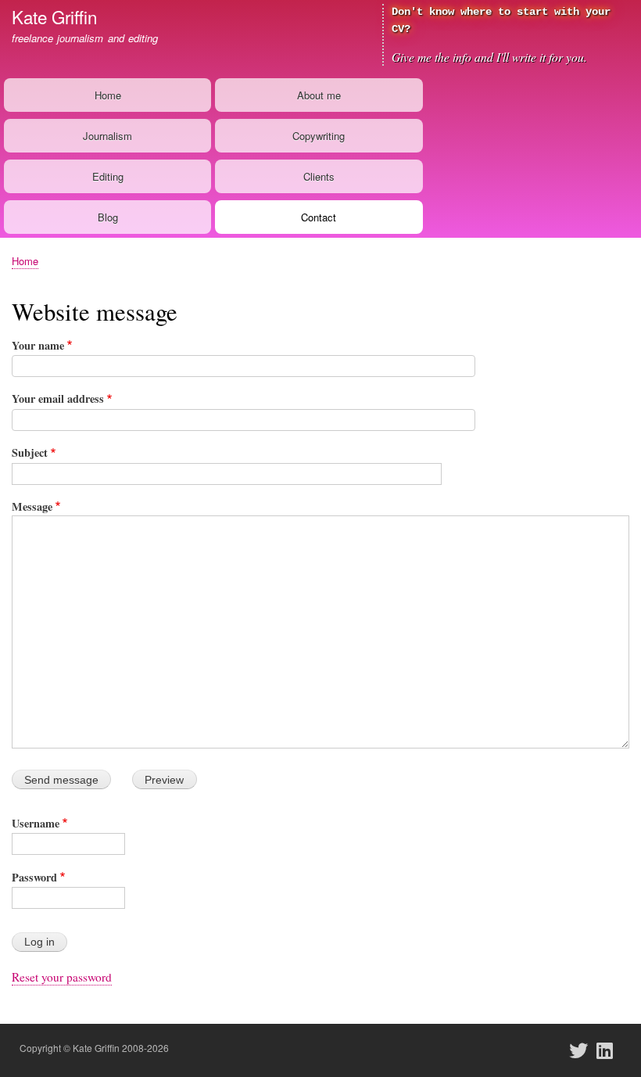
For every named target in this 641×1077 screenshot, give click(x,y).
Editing (108, 176)
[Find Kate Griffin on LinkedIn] (609, 1050)
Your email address (58, 398)
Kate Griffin (54, 16)
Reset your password (62, 977)
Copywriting (318, 135)
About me (319, 95)
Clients (319, 176)
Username (35, 823)
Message (32, 506)
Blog (108, 217)
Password (34, 877)
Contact (318, 217)
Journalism (107, 135)
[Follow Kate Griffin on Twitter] (583, 1050)
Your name (38, 345)
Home (108, 95)
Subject (30, 452)
